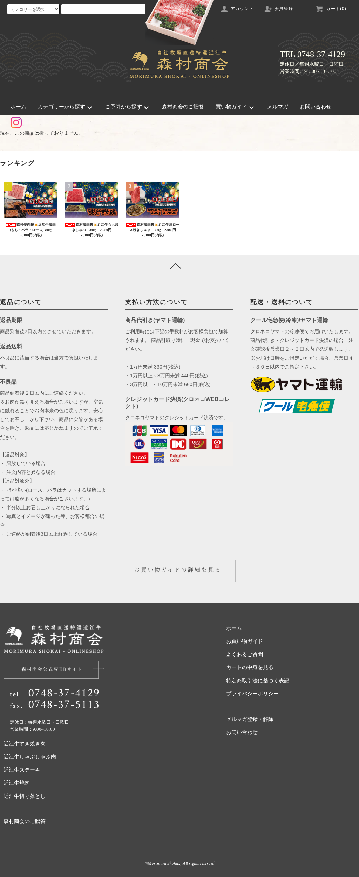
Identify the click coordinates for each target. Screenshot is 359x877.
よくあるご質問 (244, 654)
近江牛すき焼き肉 (25, 743)
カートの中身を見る (249, 667)
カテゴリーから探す (61, 107)
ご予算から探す (123, 107)
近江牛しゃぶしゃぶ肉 (30, 756)
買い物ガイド (231, 107)
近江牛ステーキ (22, 770)
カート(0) (336, 8)
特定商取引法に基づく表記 (257, 680)
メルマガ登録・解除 (249, 719)
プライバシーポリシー (252, 693)
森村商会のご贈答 (183, 107)
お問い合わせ (315, 107)
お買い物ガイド (244, 641)
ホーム (18, 107)
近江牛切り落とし (25, 796)
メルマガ (277, 107)
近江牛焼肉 (17, 783)
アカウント (242, 8)
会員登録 (284, 8)
